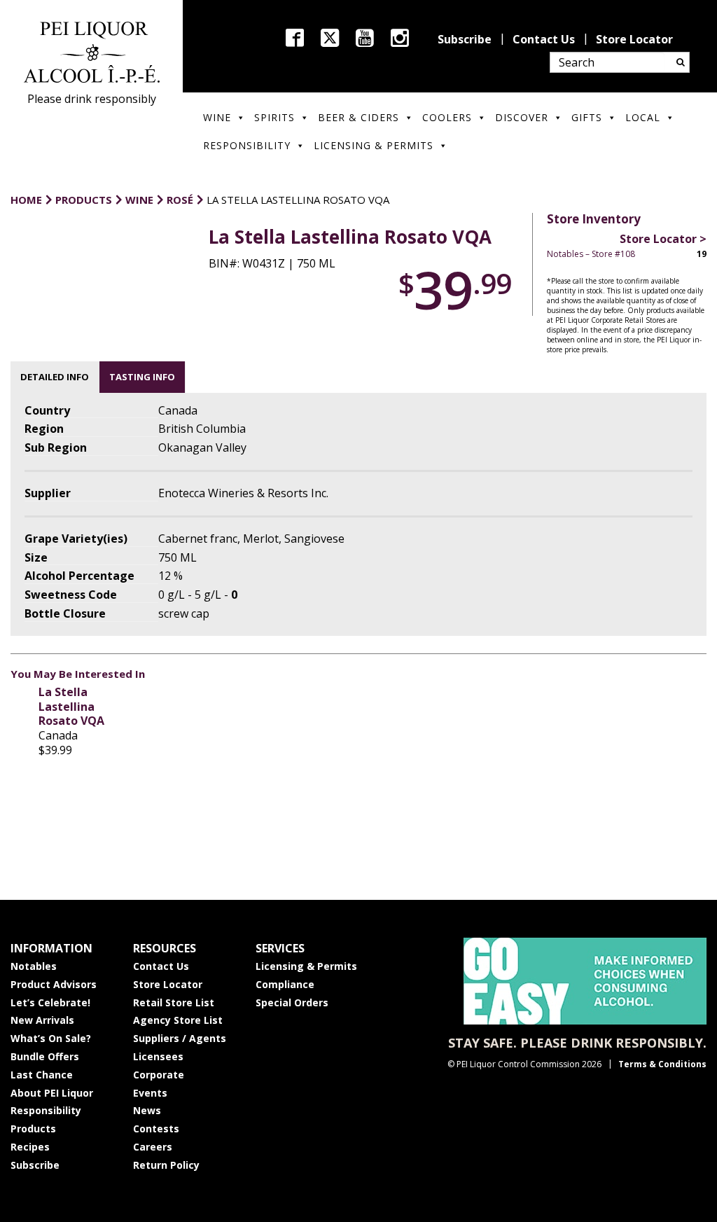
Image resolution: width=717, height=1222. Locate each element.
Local (642, 117)
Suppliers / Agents (179, 1038)
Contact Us (544, 39)
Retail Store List (173, 1002)
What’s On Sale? (51, 1038)
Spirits (274, 117)
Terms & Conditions (662, 1064)
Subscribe (465, 39)
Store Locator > (663, 239)
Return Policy (166, 1165)
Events (150, 1092)
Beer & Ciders (358, 117)
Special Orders (292, 1002)
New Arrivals (42, 1020)
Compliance (285, 984)
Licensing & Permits (373, 145)
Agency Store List (178, 1020)
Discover (521, 117)
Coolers (447, 117)
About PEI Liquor (52, 1092)
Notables (34, 966)
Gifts (586, 117)
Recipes (30, 1146)
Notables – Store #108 (591, 254)
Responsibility (247, 145)
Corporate (158, 1074)
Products (33, 1128)
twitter (330, 37)
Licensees (158, 1056)
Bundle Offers (45, 1056)
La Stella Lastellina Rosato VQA (71, 706)
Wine (217, 117)
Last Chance (42, 1074)
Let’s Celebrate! (50, 1002)
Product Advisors (54, 984)
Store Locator (634, 39)
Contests (156, 1128)
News (147, 1110)
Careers (152, 1146)
